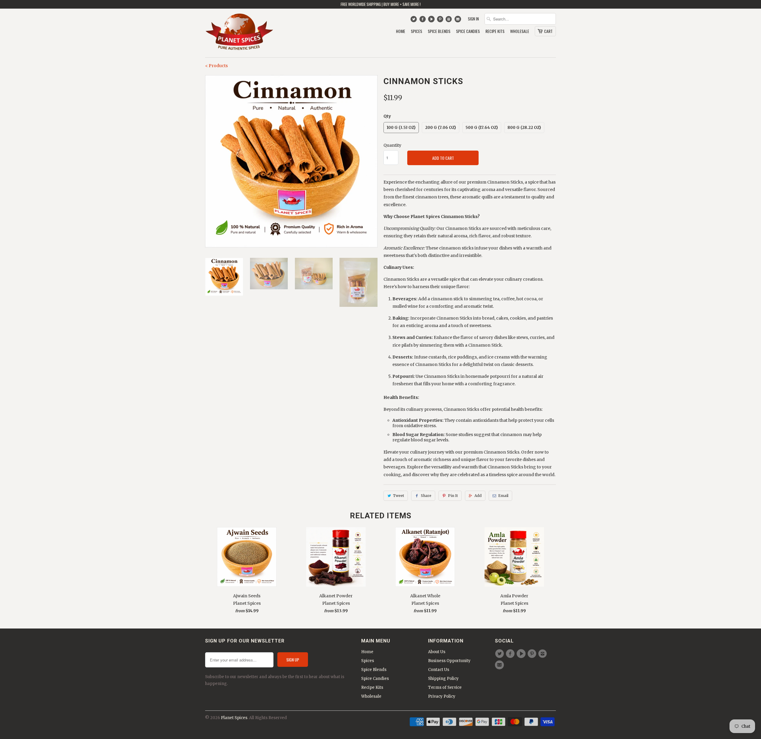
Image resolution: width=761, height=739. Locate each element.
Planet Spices (234, 717)
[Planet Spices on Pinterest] (441, 20)
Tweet (398, 495)
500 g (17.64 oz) (482, 127)
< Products (216, 65)
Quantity (392, 145)
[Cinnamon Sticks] (291, 161)
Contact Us (438, 669)
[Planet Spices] (239, 33)
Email (503, 495)
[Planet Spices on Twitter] (414, 20)
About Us (436, 651)
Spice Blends (439, 31)
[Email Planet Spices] (458, 20)
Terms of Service (445, 687)
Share (426, 495)
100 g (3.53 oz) (401, 127)
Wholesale (519, 31)
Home (400, 31)
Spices (416, 31)
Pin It (453, 495)
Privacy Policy (441, 696)
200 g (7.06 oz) (440, 127)
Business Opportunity (449, 660)
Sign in (473, 19)
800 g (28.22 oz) (524, 127)
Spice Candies (468, 31)
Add (478, 495)
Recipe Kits (494, 31)
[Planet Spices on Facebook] (423, 20)
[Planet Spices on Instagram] (450, 20)
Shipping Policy (443, 678)
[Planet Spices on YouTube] (432, 20)
